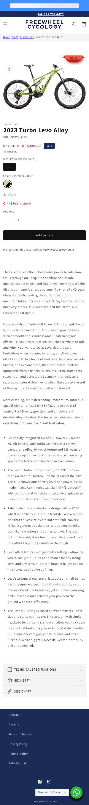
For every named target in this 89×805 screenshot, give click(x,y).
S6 (9, 167)
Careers (14, 724)
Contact (14, 715)
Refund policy (18, 754)
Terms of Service (20, 734)
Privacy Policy (18, 744)
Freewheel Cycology (48, 801)
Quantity (8, 211)
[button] (5, 24)
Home (6, 37)
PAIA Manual (17, 763)
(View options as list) (23, 158)
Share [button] (12, 194)
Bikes (15, 37)
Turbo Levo (27, 37)
